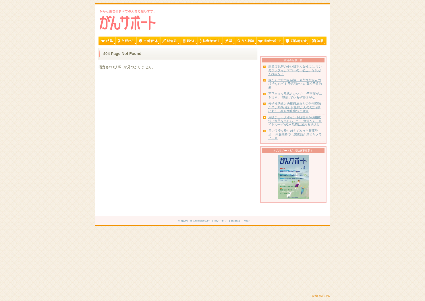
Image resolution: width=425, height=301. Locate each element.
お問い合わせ (219, 220)
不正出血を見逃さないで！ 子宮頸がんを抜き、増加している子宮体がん (295, 95)
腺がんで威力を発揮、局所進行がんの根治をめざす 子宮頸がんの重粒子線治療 (295, 83)
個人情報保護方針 (200, 220)
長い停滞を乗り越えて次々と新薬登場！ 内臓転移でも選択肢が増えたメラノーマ (295, 134)
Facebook (234, 220)
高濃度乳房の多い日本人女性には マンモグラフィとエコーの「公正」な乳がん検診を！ (295, 70)
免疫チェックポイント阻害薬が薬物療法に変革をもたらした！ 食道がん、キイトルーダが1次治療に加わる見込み (295, 121)
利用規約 (183, 220)
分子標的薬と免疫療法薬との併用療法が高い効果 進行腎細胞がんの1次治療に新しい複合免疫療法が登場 (294, 107)
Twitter (245, 220)
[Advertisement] (212, 260)
